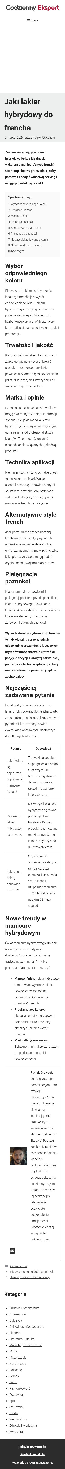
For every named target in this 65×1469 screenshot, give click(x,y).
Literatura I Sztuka (21, 1339)
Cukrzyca (15, 1320)
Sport (13, 1401)
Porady (14, 1376)
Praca (13, 1382)
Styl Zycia (16, 1407)
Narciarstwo (17, 1363)
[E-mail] (12, 1252)
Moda (13, 1351)
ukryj (28, 197)
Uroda (13, 1413)
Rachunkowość (19, 1388)
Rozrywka (16, 1394)
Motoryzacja (18, 1357)
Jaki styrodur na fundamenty (30, 1277)
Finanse (14, 1333)
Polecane (15, 1370)
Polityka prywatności (32, 1446)
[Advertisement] (32, 59)
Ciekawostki (18, 1266)
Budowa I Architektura (24, 1308)
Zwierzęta (16, 1431)
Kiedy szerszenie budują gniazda (32, 1271)
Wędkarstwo (18, 1419)
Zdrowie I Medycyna (23, 1425)
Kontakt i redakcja (32, 1454)
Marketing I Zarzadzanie (25, 1345)
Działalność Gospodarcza (26, 1326)
